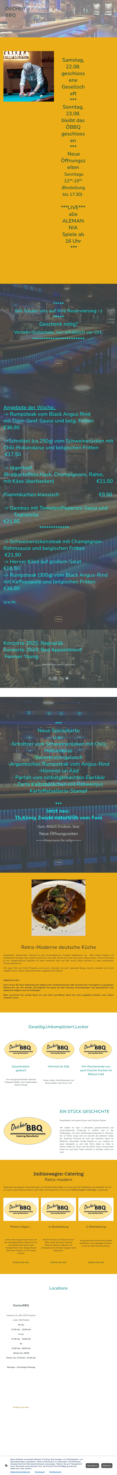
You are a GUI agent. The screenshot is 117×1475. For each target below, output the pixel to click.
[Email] (67, 678)
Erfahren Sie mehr (21, 1262)
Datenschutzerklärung (20, 1472)
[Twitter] (61, 678)
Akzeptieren (92, 1465)
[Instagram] (55, 678)
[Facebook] (50, 678)
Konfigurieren (55, 1472)
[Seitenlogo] (21, 34)
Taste (58, 363)
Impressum (40, 1472)
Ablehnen (107, 1465)
